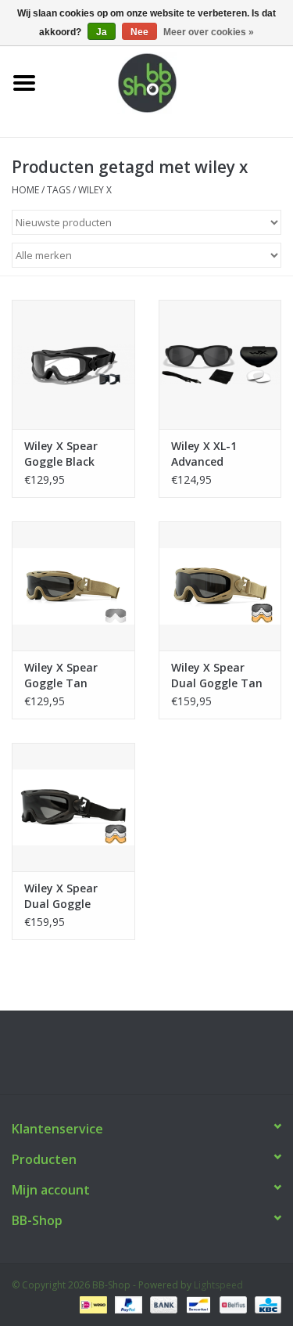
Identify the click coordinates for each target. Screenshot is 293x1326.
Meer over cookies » (208, 32)
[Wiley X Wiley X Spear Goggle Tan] (73, 585)
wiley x (95, 189)
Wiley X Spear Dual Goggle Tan (217, 675)
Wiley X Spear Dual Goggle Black (61, 896)
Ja (101, 32)
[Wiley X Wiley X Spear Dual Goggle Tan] (220, 585)
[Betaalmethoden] (91, 1304)
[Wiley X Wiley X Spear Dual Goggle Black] (73, 807)
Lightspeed (218, 1285)
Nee (139, 32)
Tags (58, 189)
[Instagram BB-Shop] (160, 1058)
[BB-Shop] (171, 81)
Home (25, 189)
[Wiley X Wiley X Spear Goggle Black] (73, 364)
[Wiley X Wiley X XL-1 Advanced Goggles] (220, 364)
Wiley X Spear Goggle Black (61, 453)
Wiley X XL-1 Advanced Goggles (204, 454)
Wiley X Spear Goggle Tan (61, 675)
